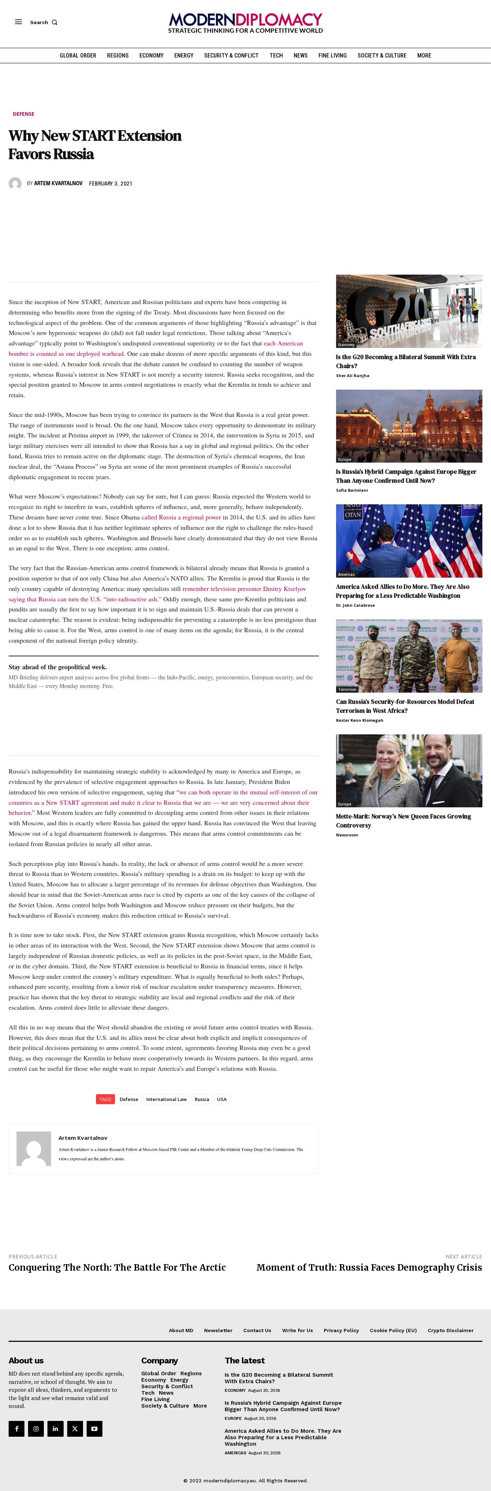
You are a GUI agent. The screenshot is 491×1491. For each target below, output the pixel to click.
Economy (346, 344)
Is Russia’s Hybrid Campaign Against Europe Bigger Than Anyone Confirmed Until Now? (406, 476)
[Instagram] (36, 1429)
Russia (202, 1099)
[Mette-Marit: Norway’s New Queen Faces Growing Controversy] (409, 771)
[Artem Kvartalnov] (16, 183)
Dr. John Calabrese (355, 605)
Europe (344, 459)
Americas (346, 574)
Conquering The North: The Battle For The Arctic (117, 1267)
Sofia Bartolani (352, 490)
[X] (32, 204)
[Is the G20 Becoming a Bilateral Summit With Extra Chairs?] (409, 311)
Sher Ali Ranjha (353, 375)
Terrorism (347, 689)
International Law (166, 1099)
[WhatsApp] (49, 204)
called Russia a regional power (181, 517)
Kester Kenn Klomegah (360, 720)
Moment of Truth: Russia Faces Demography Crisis (369, 1267)
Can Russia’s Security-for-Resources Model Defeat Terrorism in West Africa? (405, 706)
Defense (24, 113)
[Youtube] (94, 1429)
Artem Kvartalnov (58, 183)
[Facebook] (16, 204)
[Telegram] (98, 204)
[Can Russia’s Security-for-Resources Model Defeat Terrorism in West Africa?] (409, 656)
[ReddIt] (82, 204)
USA (222, 1099)
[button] (45, 22)
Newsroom (347, 835)
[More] (115, 204)
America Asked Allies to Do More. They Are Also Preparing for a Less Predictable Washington (402, 591)
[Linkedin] (65, 204)
